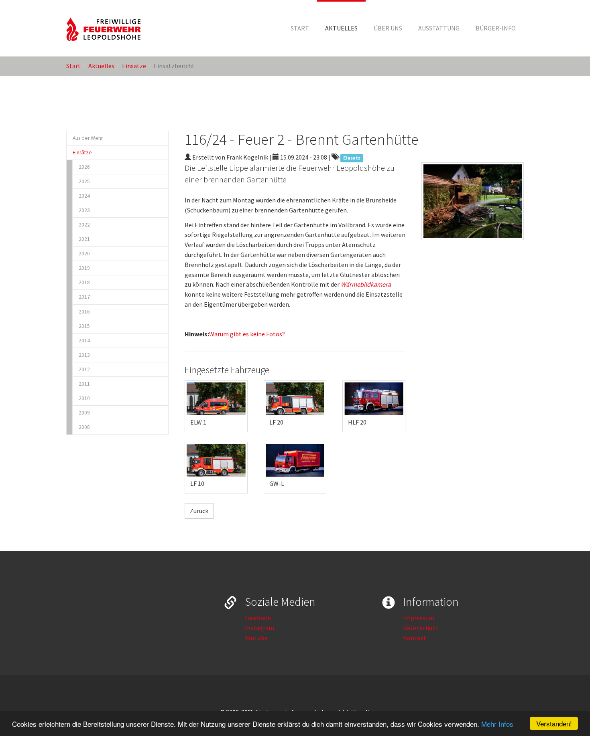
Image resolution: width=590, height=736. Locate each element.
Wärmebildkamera (366, 284)
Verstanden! (554, 723)
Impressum (418, 618)
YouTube (256, 638)
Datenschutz (420, 628)
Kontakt (414, 638)
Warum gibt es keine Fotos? (247, 334)
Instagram (259, 628)
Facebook (258, 618)
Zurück (199, 511)
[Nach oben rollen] (564, 710)
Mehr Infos (497, 724)
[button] (341, 28)
